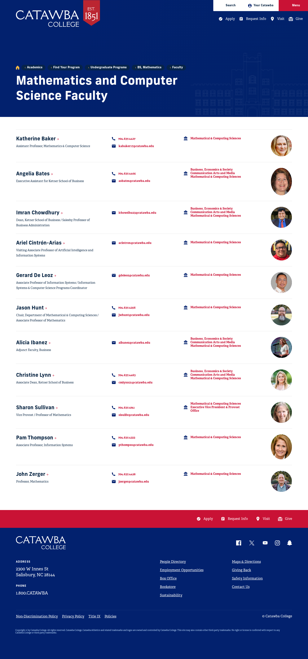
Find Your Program (66, 67)
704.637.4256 (127, 307)
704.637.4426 (127, 474)
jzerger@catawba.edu (134, 481)
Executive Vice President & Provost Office (215, 409)
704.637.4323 (126, 437)
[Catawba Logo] (41, 542)
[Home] (17, 68)
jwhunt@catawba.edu (134, 315)
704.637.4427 (126, 139)
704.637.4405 (127, 173)
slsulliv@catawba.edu (134, 415)
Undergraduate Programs (109, 67)
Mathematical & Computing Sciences (215, 138)
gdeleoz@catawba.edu (134, 275)
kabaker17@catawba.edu (136, 146)
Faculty (177, 67)
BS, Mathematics (149, 67)
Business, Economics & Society (211, 169)
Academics (34, 67)
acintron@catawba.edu (135, 243)
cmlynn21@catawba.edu (136, 382)
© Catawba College (277, 616)
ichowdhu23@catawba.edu (137, 213)
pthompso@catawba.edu (136, 445)
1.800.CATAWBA (32, 593)
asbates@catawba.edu (134, 181)
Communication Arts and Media (212, 173)
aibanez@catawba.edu (134, 342)
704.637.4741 (126, 407)
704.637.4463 (127, 375)
